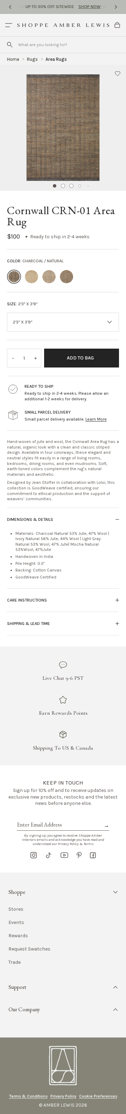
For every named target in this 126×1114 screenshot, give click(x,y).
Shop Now (89, 6)
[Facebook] (93, 855)
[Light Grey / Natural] (49, 277)
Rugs (32, 59)
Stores (15, 909)
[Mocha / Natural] (66, 277)
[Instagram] (33, 855)
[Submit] (10, 45)
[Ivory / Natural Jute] (31, 277)
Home (13, 59)
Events (16, 922)
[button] (118, 73)
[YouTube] (64, 855)
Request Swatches (29, 949)
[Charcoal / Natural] (14, 277)
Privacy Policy (63, 1096)
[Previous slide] (10, 7)
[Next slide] (116, 7)
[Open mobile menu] (9, 25)
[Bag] (117, 25)
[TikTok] (48, 855)
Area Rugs (56, 59)
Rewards (18, 935)
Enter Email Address (39, 816)
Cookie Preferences (98, 1096)
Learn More (96, 419)
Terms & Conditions (28, 1096)
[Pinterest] (79, 855)
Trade (14, 962)
